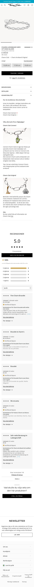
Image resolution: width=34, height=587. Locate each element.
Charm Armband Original (19, 57)
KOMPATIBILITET (7, 95)
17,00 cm (17, 65)
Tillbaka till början (17, 475)
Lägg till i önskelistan (18, 78)
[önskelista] (24, 5)
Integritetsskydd (16, 576)
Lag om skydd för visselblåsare (28, 576)
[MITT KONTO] (28, 5)
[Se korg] (32, 5)
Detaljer (5, 91)
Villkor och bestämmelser (5, 575)
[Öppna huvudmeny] (1, 5)
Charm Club (5, 57)
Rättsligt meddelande (13, 582)
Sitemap (24, 582)
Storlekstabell (28, 61)
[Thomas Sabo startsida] (5, 5)
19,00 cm (27, 65)
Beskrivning (6, 87)
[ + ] (29, 314)
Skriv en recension (17, 255)
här (12, 216)
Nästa (17, 479)
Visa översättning (8, 317)
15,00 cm (6, 65)
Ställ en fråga (17, 496)
